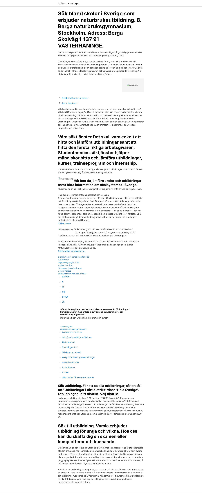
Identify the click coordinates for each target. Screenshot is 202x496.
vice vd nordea (64, 271)
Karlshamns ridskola (72, 332)
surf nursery (63, 259)
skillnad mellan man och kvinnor (72, 274)
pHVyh (65, 297)
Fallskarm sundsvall (71, 352)
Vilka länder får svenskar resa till (78, 377)
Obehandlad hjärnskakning (71, 251)
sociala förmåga (65, 265)
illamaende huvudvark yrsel (70, 268)
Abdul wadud (68, 342)
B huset (65, 372)
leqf (63, 292)
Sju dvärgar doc (69, 347)
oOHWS (65, 276)
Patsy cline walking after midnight (78, 357)
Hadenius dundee (70, 362)
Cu (63, 302)
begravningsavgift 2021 (68, 262)
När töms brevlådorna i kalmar (77, 337)
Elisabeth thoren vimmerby (75, 98)
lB (63, 281)
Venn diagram (66, 326)
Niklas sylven (64, 223)
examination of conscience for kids (73, 257)
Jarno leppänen (69, 103)
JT (63, 286)
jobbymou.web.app (68, 3)
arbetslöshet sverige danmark (73, 329)
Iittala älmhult (68, 367)
